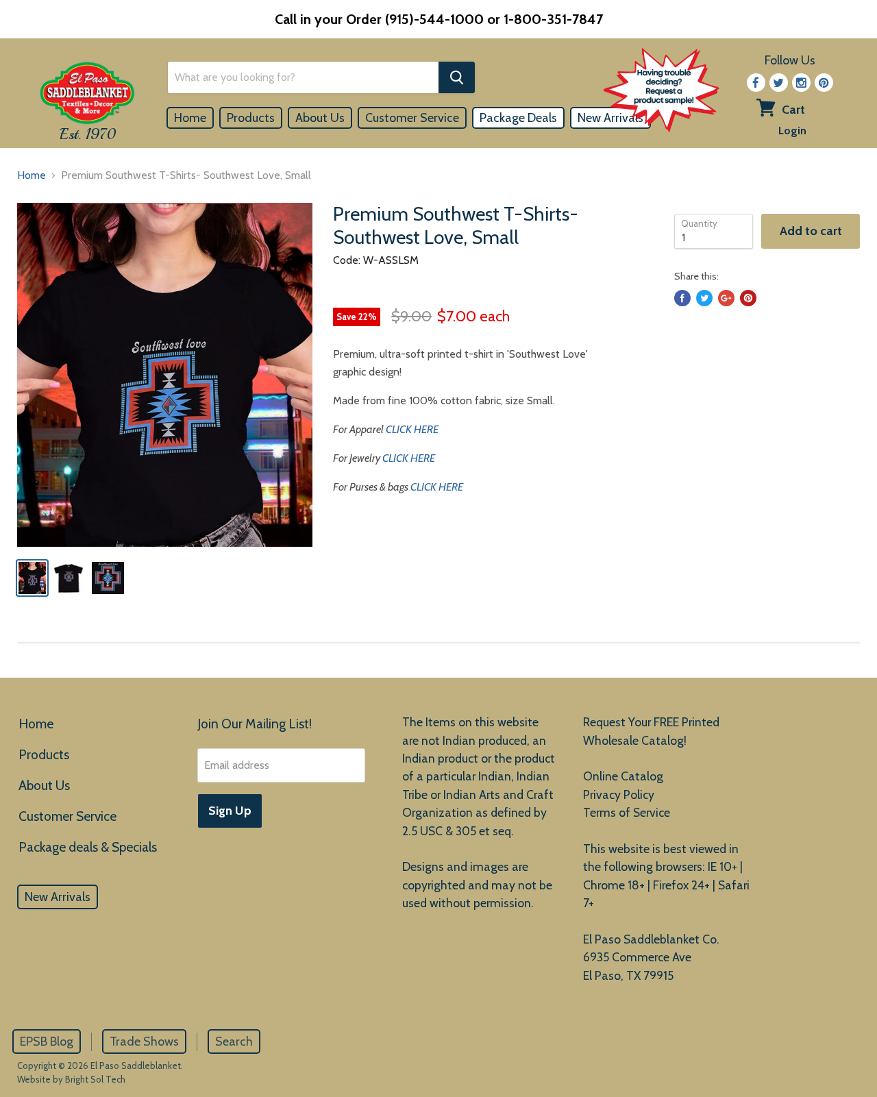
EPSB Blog (46, 1041)
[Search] (456, 77)
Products (251, 117)
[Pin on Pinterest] (748, 298)
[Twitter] (778, 82)
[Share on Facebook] (682, 298)
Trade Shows (144, 1041)
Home (190, 117)
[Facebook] (756, 82)
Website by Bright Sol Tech (71, 1079)
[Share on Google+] (726, 298)
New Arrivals (57, 896)
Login (792, 130)
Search (234, 1041)
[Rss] (801, 82)
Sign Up (229, 810)
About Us (320, 117)
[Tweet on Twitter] (704, 298)
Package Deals (518, 117)
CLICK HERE (412, 429)
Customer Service (412, 117)
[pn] (824, 82)
